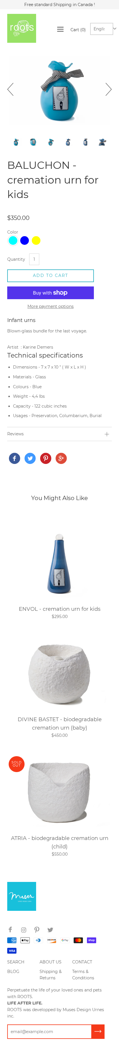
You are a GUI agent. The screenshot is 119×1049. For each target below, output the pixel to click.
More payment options (50, 306)
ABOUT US (51, 962)
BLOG (13, 971)
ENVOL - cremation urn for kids (60, 609)
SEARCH (15, 962)
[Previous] (13, 89)
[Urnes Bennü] (14, 459)
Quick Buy (59, 562)
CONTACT (82, 962)
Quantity (16, 259)
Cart (78, 29)
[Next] (105, 89)
